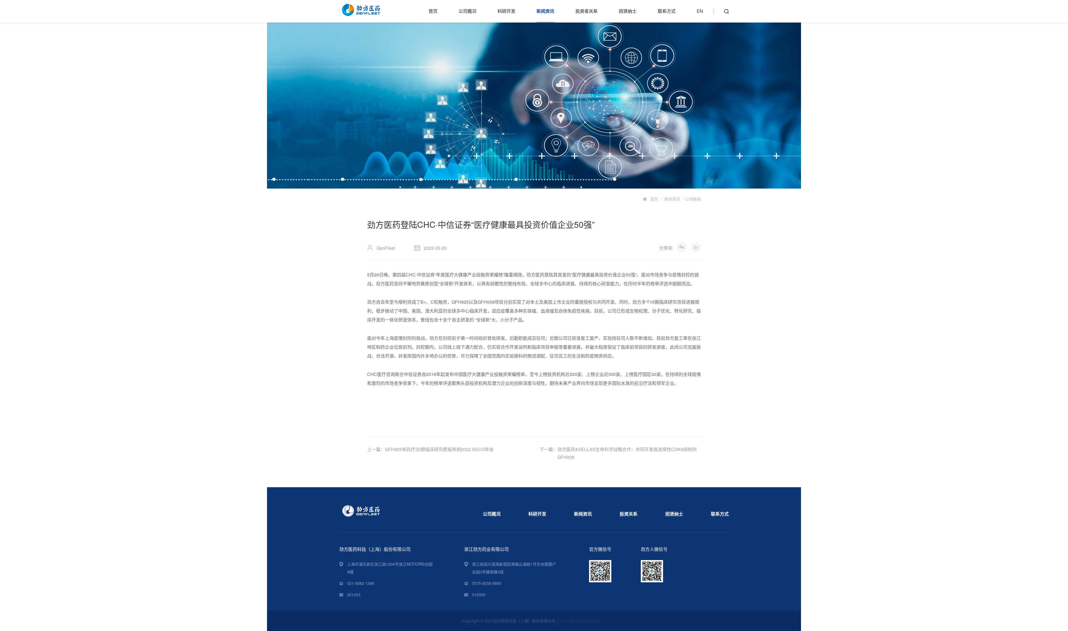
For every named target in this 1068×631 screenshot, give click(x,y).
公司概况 (467, 11)
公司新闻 (693, 199)
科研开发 (506, 11)
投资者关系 (586, 11)
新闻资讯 (545, 11)
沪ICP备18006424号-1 (580, 620)
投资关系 (628, 514)
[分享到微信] (682, 247)
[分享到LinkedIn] (696, 247)
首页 (433, 11)
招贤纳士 (628, 11)
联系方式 (667, 11)
